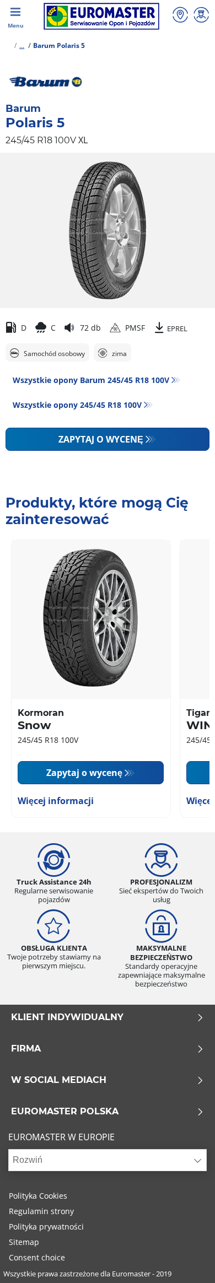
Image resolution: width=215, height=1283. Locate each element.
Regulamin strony (41, 1211)
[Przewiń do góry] (186, 1259)
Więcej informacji (56, 801)
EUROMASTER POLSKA (65, 1111)
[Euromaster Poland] (101, 16)
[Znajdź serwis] (180, 16)
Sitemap (24, 1242)
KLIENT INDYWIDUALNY (67, 1017)
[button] (21, 45)
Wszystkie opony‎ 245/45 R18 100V (77, 405)
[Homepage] (7, 45)
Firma (26, 1048)
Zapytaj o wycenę (100, 439)
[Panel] (201, 16)
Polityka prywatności (46, 1226)
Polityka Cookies (38, 1195)
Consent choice (37, 1257)
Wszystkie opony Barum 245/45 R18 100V (91, 380)
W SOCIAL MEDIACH (58, 1080)
